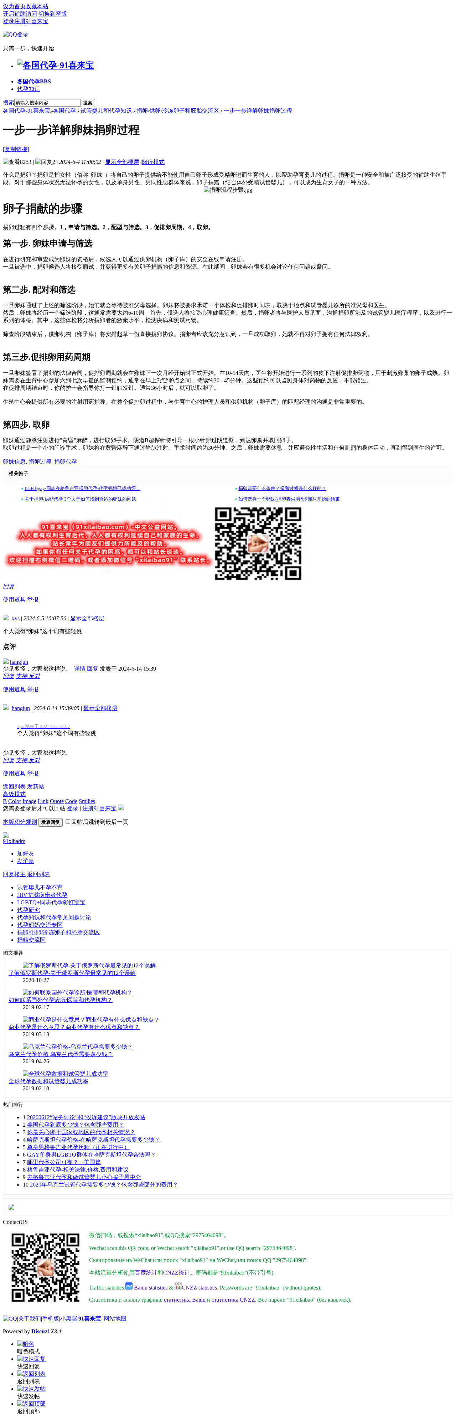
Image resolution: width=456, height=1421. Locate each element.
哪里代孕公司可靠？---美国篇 (64, 1162)
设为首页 (14, 6)
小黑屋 (68, 1319)
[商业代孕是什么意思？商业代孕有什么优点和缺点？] (91, 1020)
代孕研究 (28, 910)
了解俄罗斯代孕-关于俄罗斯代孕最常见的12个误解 (72, 973)
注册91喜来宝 (31, 21)
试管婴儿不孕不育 (40, 887)
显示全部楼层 (122, 162)
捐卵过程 (39, 462)
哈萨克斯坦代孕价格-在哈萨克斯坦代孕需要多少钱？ (93, 1140)
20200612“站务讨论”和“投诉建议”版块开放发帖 (86, 1117)
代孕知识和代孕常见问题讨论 (54, 917)
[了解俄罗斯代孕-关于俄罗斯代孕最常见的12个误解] (89, 965)
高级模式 (14, 794)
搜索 (8, 102)
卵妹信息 (14, 462)
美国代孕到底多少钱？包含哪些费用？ (75, 1125)
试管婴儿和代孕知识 (106, 111)
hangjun (19, 662)
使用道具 (14, 599)
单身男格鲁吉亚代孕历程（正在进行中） (78, 1147)
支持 (22, 676)
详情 (80, 669)
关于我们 (29, 1319)
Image (29, 801)
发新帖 (35, 787)
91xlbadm (14, 841)
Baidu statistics (150, 1288)
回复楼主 (14, 874)
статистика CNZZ (233, 1300)
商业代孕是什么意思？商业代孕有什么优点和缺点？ (74, 1027)
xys (16, 618)
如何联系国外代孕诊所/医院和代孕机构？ (61, 1000)
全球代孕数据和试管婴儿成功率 (48, 1081)
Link (43, 801)
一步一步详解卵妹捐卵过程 (258, 111)
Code (71, 801)
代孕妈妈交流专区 (40, 925)
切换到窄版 (52, 14)
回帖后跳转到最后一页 (99, 822)
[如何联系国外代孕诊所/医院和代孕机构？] (78, 992)
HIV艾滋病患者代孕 (42, 895)
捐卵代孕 (65, 462)
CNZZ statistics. (201, 1288)
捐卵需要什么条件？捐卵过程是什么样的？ (282, 488)
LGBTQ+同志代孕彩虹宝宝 (51, 902)
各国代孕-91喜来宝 (26, 111)
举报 (32, 599)
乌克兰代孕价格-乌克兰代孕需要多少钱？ (61, 1054)
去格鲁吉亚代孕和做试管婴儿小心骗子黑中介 (84, 1177)
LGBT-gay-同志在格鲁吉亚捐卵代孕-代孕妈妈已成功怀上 (82, 488)
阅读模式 (153, 162)
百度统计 (146, 1273)
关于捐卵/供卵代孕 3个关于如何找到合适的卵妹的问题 (80, 499)
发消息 (25, 861)
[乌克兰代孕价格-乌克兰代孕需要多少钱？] (78, 1047)
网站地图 (115, 1319)
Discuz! (40, 1331)
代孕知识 (28, 89)
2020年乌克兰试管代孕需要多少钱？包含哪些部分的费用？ (104, 1185)
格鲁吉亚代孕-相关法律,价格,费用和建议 (78, 1170)
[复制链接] (16, 149)
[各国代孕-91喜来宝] (55, 65)
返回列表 (14, 787)
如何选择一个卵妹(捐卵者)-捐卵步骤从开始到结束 (289, 499)
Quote (57, 801)
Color (14, 801)
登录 (8, 21)
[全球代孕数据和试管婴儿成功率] (65, 1074)
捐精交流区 (31, 940)
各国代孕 (34, 81)
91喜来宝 (89, 1319)
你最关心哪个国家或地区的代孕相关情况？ (81, 1132)
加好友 (25, 854)
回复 (8, 586)
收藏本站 (37, 6)
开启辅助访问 (20, 14)
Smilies (87, 801)
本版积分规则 (20, 822)
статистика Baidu (185, 1300)
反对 (34, 676)
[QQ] (10, 1319)
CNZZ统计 (176, 1273)
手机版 (50, 1319)
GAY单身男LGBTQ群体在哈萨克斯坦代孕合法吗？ (91, 1155)
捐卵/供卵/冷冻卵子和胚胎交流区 (177, 111)
